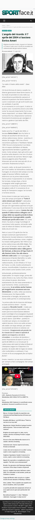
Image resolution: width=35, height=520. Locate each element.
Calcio (9, 30)
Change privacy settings (7, 518)
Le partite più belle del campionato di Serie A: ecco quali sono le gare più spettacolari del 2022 (17, 490)
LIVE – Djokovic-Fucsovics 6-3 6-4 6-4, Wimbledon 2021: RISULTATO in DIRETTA (15, 395)
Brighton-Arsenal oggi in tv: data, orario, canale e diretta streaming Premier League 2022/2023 (16, 434)
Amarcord (5, 30)
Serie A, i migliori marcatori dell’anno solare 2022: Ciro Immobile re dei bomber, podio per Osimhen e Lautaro (17, 472)
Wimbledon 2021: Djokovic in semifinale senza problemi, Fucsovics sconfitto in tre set (17, 402)
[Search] (31, 20)
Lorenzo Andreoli (7, 51)
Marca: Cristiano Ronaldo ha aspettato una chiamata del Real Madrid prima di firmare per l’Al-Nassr (17, 415)
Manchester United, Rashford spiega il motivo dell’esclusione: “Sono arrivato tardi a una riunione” (17, 427)
